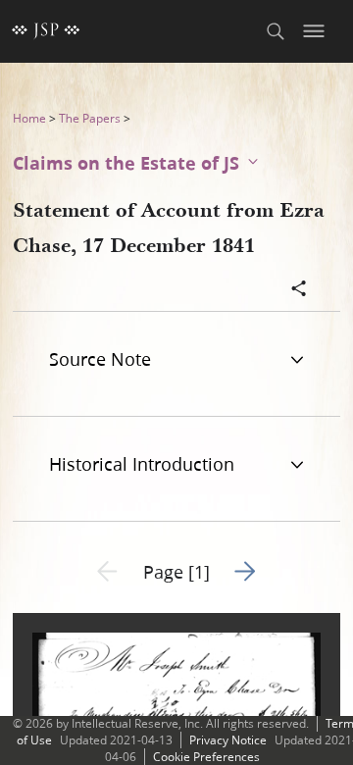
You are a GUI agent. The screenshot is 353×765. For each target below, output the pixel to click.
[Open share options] (299, 290)
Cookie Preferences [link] (206, 756)
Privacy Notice (228, 740)
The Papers (90, 118)
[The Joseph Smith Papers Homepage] (46, 31)
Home (29, 118)
